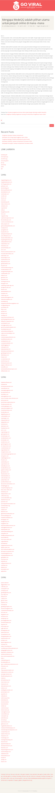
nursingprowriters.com (6, 325)
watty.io (3, 210)
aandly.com (3, 759)
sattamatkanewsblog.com (7, 331)
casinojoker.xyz (4, 716)
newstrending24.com (6, 751)
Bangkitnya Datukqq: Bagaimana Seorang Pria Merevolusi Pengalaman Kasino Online (26, 114)
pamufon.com (4, 501)
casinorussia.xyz (5, 708)
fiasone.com (4, 289)
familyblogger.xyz (5, 485)
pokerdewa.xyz (4, 718)
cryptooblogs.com (5, 432)
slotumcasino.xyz (5, 710)
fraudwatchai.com (5, 428)
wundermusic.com (5, 442)
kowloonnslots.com (5, 638)
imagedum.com (4, 523)
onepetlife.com (4, 533)
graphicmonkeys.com (6, 470)
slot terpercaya (4, 156)
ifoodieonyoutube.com (6, 404)
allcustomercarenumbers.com (8, 483)
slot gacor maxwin (25, 774)
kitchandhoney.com (5, 680)
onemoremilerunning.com (7, 267)
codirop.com (4, 598)
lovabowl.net (4, 384)
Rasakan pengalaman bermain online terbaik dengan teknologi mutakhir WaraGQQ (27, 112)
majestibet (10, 780)
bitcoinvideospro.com (6, 220)
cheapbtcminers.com (6, 452)
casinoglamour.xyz (5, 712)
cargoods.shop (4, 216)
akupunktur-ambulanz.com (7, 652)
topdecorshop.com (5, 733)
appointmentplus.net (6, 743)
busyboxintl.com (5, 231)
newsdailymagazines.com (7, 390)
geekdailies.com (4, 557)
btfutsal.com (4, 596)
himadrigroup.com (5, 630)
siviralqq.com (4, 315)
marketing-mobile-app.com (7, 285)
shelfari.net (3, 706)
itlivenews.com (4, 747)
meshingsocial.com (5, 281)
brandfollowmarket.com (6, 339)
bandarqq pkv (4, 154)
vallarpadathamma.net (6, 241)
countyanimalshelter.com (7, 343)
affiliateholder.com (5, 371)
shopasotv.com (4, 735)
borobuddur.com (5, 440)
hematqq (19, 776)
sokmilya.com (4, 565)
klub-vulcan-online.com (6, 489)
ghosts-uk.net (4, 600)
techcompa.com (5, 626)
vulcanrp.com (4, 644)
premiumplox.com (5, 692)
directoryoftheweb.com (6, 190)
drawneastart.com (5, 473)
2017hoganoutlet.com (6, 184)
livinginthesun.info (5, 212)
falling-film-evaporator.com (7, 321)
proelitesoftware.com (6, 481)
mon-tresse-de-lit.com (6, 539)
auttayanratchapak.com (6, 233)
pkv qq (2, 162)
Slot (34, 26)
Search (3, 123)
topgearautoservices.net (6, 545)
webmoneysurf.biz (5, 698)
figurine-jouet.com (5, 547)
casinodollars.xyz (5, 714)
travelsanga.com (5, 737)
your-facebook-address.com (7, 549)
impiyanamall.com (5, 420)
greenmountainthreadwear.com (8, 327)
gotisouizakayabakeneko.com (8, 225)
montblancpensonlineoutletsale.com (9, 648)
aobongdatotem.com (6, 396)
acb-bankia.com (4, 307)
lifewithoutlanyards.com (6, 676)
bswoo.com (4, 761)
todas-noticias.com (5, 204)
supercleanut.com (5, 464)
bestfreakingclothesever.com (7, 319)
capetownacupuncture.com (7, 218)
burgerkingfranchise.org (6, 239)
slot (47, 26)
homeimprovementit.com (7, 386)
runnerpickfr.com (5, 588)
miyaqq (15, 780)
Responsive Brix (26, 790)
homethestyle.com (5, 436)
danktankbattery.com (6, 291)
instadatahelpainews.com (7, 555)
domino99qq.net (5, 188)
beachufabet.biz (4, 537)
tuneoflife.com (4, 367)
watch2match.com (5, 721)
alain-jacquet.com (5, 224)
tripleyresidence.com (6, 493)
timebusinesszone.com (6, 363)
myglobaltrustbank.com (6, 725)
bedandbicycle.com (5, 466)
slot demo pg (4, 158)
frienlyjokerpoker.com (6, 636)
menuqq (3, 774)
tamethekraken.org (5, 505)
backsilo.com (4, 313)
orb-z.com (3, 249)
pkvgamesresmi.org (27, 780)
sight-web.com (4, 628)
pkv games (43, 26)
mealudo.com (4, 293)
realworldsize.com (5, 243)
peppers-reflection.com (6, 365)
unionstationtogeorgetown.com (8, 454)
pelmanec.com (4, 186)
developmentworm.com (6, 745)
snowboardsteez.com (6, 269)
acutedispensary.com (6, 329)
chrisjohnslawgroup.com (6, 487)
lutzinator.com (4, 507)
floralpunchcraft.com (6, 287)
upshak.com (4, 311)
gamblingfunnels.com (6, 592)
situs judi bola (33, 774)
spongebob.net (4, 229)
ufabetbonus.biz (4, 753)
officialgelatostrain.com (6, 527)
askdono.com (4, 602)
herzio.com (3, 198)
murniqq (14, 776)
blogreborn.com (4, 614)
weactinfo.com (4, 279)
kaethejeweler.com (5, 529)
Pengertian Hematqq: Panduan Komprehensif (12, 135)
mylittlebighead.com (5, 458)
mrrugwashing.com (5, 305)
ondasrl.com (4, 509)
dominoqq (3, 164)
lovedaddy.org (4, 301)
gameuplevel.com (5, 434)
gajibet (20, 780)
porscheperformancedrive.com (8, 503)
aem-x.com (3, 430)
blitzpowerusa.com (5, 261)
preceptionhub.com (5, 392)
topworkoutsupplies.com (7, 408)
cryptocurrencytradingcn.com (8, 333)
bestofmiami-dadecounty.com (8, 402)
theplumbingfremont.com (7, 749)
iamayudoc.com (4, 456)
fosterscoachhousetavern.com (8, 251)
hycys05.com (4, 265)
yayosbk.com (4, 694)
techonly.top (4, 604)
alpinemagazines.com (6, 642)
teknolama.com (4, 245)
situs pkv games (5, 160)
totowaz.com (4, 335)
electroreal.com (4, 400)
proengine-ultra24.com (6, 674)
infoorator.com (4, 666)
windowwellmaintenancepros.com (9, 369)
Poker (31, 26)
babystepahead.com (5, 349)
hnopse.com (4, 357)
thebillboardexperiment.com (7, 535)
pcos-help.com (4, 594)
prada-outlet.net (5, 582)
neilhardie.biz (4, 696)
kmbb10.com (4, 275)
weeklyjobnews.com (5, 341)
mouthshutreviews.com (6, 410)
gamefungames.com (6, 444)
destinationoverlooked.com (7, 351)
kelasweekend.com (5, 755)
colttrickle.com (4, 586)
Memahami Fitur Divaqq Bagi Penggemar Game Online (15, 137)
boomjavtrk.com (5, 569)
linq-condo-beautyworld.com (7, 656)
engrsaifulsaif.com (5, 450)
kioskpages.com (5, 519)
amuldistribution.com (6, 438)
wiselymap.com (4, 618)
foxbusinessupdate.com (6, 299)
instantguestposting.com (7, 739)
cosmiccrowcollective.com (7, 222)
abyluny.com (4, 567)
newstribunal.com (5, 388)
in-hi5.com (3, 200)
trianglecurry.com (5, 521)
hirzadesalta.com (5, 412)
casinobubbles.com (5, 416)
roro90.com (4, 196)
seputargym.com (5, 418)
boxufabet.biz (4, 543)
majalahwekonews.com (6, 182)
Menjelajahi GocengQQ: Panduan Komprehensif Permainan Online (17, 143)
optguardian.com (5, 422)
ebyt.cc (2, 658)
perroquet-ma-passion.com (7, 551)
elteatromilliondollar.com (7, 237)
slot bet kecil (4, 780)
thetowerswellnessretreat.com (8, 525)
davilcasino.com (4, 426)
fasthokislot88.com (5, 475)
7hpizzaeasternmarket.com (7, 670)
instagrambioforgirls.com (7, 271)
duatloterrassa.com (5, 499)
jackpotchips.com (5, 479)
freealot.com (4, 460)
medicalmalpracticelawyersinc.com (9, 729)
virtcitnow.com (4, 616)
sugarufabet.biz (4, 541)
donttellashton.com (5, 192)
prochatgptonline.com (6, 620)
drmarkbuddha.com (5, 662)
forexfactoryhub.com (6, 622)
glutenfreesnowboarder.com (7, 513)
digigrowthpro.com (5, 584)
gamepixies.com (5, 472)
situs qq (8, 774)
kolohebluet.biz (4, 700)
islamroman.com (5, 632)
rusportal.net (4, 208)
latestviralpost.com (5, 257)
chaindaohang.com (5, 660)
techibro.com (4, 640)
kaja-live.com (4, 624)
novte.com (3, 668)
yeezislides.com (4, 394)
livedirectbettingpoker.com (7, 297)
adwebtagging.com (5, 345)
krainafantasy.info (5, 202)
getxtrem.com (4, 277)
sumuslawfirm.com (5, 323)
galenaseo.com (4, 723)
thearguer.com (4, 283)
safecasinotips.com (5, 477)
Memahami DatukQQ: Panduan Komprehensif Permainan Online (17, 141)
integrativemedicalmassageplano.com (10, 303)
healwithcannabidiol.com (6, 517)
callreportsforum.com (6, 563)
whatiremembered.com (6, 654)
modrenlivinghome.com (6, 553)
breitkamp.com (4, 491)
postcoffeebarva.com (6, 235)
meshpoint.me (4, 227)
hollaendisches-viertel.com (7, 672)
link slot (24, 776)
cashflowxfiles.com (5, 273)
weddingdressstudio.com (7, 690)
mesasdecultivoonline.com (7, 253)
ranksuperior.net (5, 347)
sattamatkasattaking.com (7, 531)
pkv (2, 168)
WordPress (35, 790)
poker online (47, 774)
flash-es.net (3, 309)
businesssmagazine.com (6, 608)
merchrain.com (4, 559)
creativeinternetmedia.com (7, 610)
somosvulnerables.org (6, 497)
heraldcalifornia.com (5, 468)
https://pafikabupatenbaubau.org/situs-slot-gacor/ (39, 778)
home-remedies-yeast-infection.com (9, 398)
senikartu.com (4, 206)
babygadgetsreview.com (6, 650)
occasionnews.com (5, 359)
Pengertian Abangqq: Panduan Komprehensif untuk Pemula (16, 139)
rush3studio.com (5, 194)
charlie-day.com (4, 295)
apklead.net (3, 571)
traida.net (3, 678)
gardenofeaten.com (5, 263)
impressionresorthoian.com (7, 317)
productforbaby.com (6, 247)
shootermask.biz (5, 702)
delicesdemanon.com (6, 686)
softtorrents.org (4, 495)
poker (2, 166)
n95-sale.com (4, 612)
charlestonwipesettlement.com (8, 337)
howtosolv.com (4, 684)
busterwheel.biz (4, 704)
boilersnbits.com (5, 255)
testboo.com (4, 688)
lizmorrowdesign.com (6, 515)
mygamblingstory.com (6, 180)
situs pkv (17, 774)
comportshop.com (5, 731)
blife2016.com (4, 511)
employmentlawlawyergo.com (8, 727)
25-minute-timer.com (6, 446)
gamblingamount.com (6, 353)
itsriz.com (3, 214)
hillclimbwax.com (5, 355)
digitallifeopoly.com (5, 414)
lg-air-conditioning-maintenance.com (9, 664)
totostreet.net (4, 424)
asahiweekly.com (5, 462)
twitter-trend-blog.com (6, 646)
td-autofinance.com (5, 634)
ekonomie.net (4, 741)
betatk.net (3, 757)
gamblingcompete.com (6, 606)
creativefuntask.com (5, 448)
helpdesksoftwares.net (6, 382)
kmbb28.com (4, 561)
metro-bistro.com (5, 682)
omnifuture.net (4, 590)
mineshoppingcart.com (6, 406)
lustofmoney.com (5, 361)
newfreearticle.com (5, 259)
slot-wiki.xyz (4, 720)
